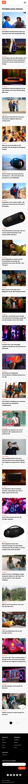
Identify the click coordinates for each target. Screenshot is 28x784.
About (3, 745)
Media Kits (4, 742)
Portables (16, 742)
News (3, 739)
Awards (3, 747)
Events (15, 747)
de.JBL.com (4, 754)
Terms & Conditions (6, 780)
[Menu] (25, 2)
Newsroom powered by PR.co (8, 782)
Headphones (16, 739)
